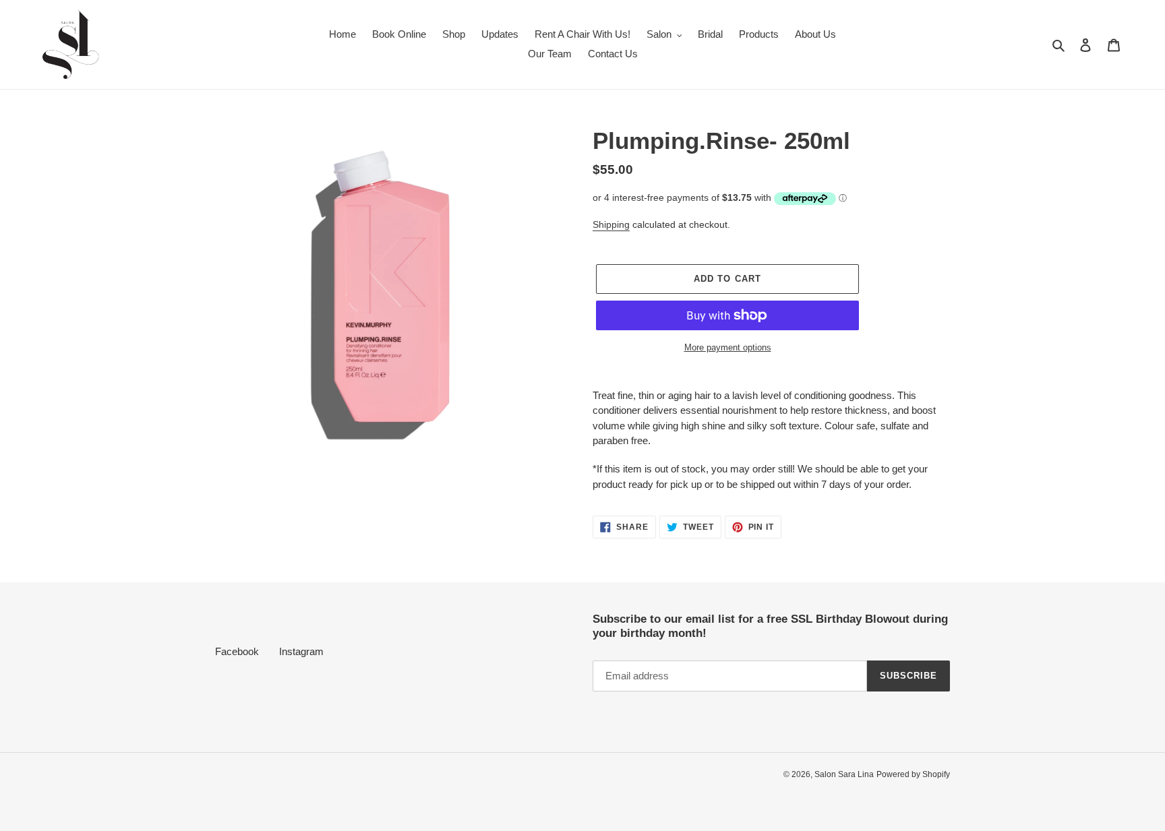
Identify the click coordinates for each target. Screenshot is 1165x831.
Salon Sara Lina (844, 774)
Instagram (301, 651)
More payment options (727, 347)
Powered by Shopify (913, 774)
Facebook (237, 651)
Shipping (611, 224)
